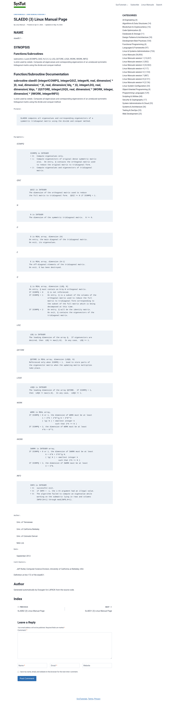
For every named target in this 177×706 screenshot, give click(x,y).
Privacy (97, 699)
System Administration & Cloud (135, 103)
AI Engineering (128, 20)
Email (54, 665)
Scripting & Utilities (130, 96)
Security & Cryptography (132, 100)
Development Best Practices (134, 41)
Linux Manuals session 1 (133, 58)
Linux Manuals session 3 (35, 14)
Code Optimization (130, 30)
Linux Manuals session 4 (133, 68)
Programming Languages (133, 93)
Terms (90, 699)
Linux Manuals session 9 (133, 82)
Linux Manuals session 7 (133, 75)
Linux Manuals (147, 5)
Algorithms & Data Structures (134, 23)
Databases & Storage (131, 34)
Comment (22, 630)
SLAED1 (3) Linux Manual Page (98, 609)
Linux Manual (20, 25)
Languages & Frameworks (133, 48)
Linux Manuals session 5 (133, 72)
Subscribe (135, 5)
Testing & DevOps (130, 110)
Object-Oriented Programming (135, 89)
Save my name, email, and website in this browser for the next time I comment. (49, 672)
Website (86, 665)
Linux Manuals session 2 (133, 62)
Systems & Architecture (132, 107)
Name (22, 665)
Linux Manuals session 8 (133, 79)
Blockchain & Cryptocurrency (134, 27)
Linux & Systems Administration (136, 51)
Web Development (130, 114)
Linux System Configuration (134, 86)
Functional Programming (133, 44)
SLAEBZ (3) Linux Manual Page (31, 609)
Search (159, 5)
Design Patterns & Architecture (135, 37)
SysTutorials (82, 699)
